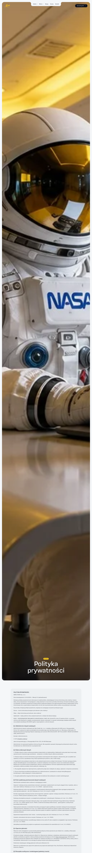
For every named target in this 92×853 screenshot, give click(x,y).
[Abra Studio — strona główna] (7, 6)
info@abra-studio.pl (22, 739)
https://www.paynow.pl (61, 837)
